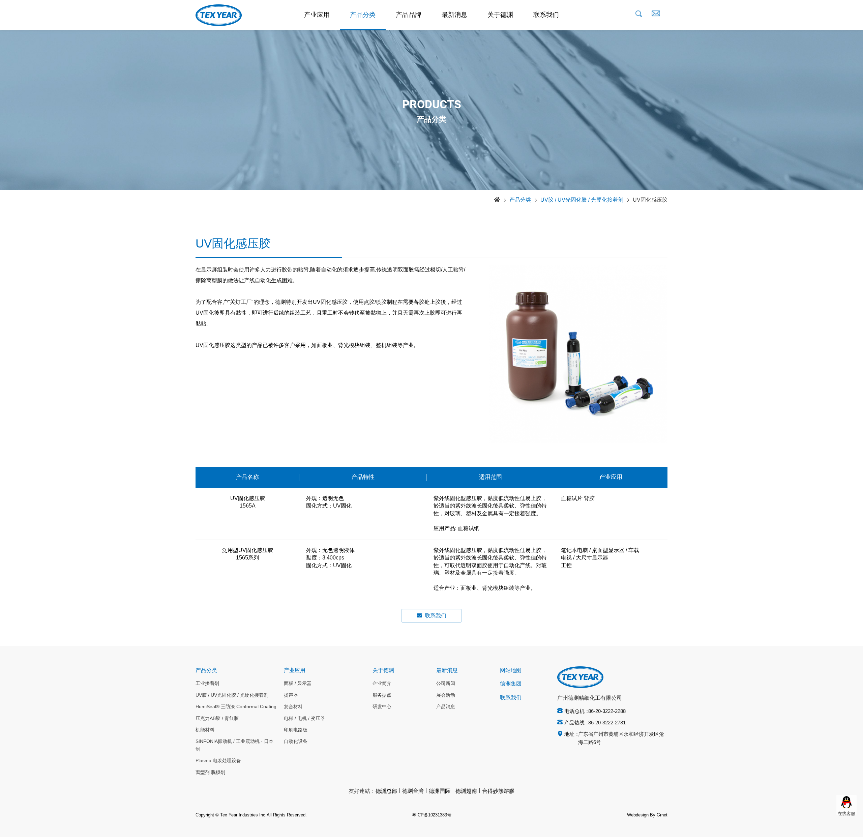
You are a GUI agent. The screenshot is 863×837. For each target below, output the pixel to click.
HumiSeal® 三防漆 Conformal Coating (236, 706)
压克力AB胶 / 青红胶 (217, 718)
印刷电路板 (295, 730)
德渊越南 (466, 791)
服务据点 (382, 695)
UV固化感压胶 (650, 200)
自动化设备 (295, 741)
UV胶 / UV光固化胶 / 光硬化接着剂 (581, 200)
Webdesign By (641, 815)
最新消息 (454, 15)
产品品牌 (408, 15)
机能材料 (205, 730)
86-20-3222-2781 (607, 723)
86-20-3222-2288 (607, 711)
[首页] (497, 200)
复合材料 (293, 706)
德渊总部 (386, 791)
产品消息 (445, 706)
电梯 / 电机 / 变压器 (304, 718)
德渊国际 (439, 791)
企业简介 (382, 683)
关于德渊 (500, 15)
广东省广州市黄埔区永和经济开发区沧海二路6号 (621, 738)
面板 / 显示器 (297, 683)
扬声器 (291, 695)
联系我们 (546, 15)
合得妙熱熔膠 (498, 791)
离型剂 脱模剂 (210, 772)
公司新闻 (445, 683)
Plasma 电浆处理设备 (218, 760)
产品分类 (363, 15)
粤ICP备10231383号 (431, 815)
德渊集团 (511, 684)
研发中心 (382, 706)
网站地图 (511, 670)
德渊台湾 (413, 791)
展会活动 (445, 695)
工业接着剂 (207, 683)
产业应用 (317, 15)
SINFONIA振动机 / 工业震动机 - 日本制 (234, 745)
